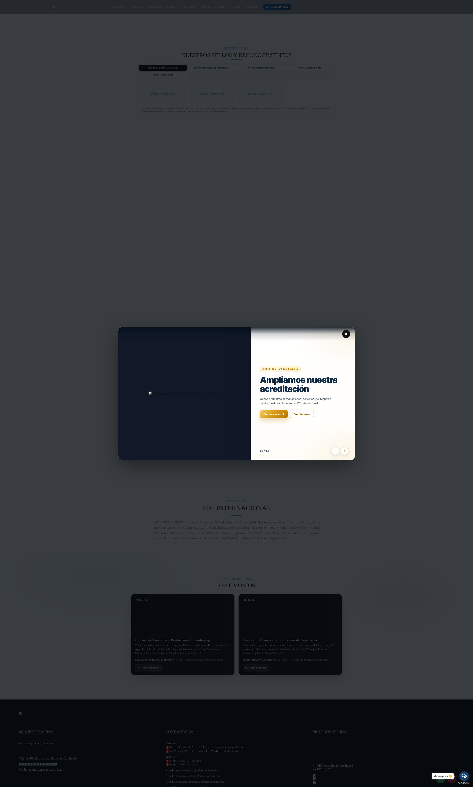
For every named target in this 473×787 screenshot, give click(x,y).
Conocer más (272, 414)
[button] (335, 451)
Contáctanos (301, 414)
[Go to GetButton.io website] (464, 783)
